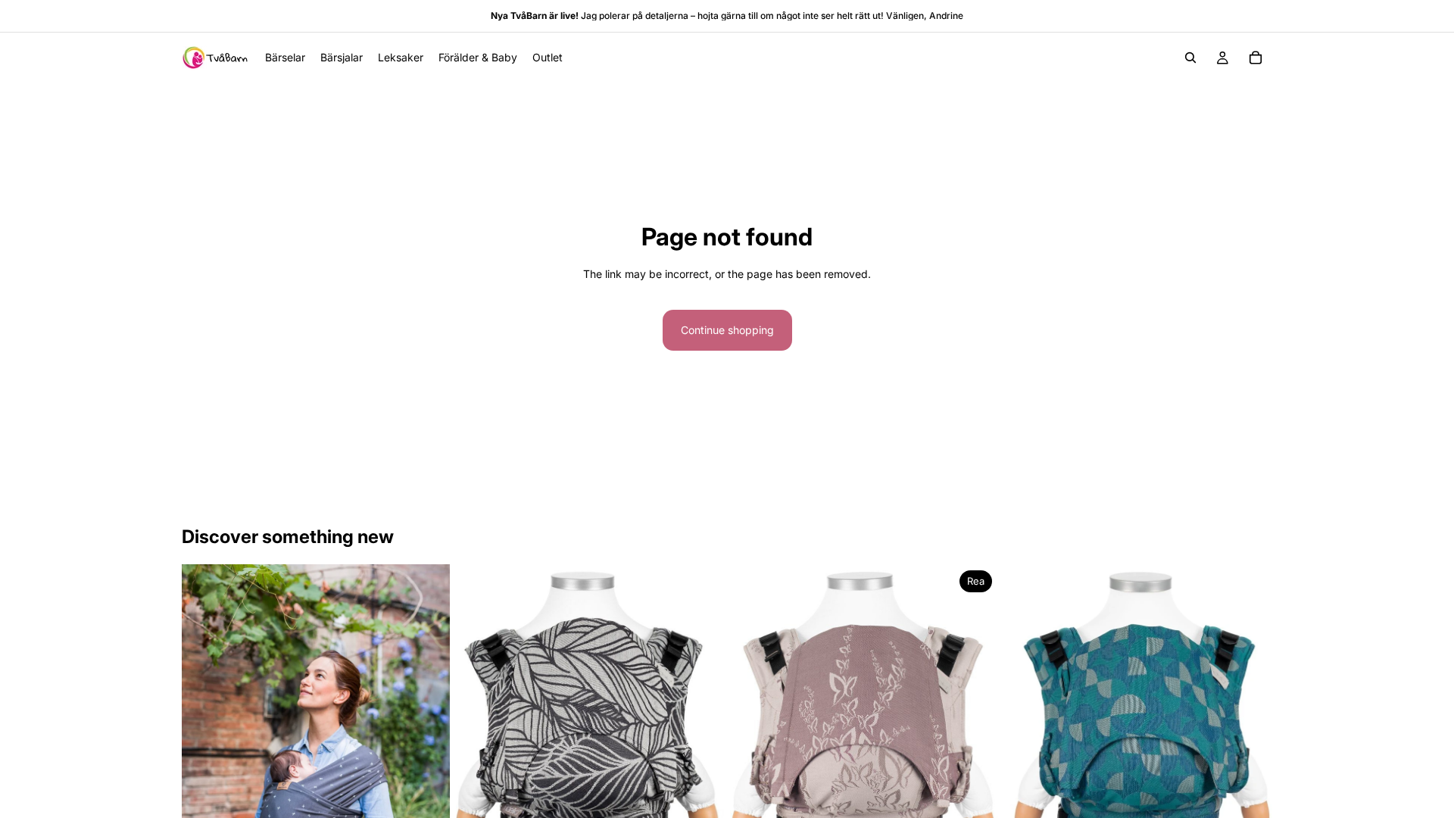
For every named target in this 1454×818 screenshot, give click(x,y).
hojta (708, 15)
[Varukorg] (1255, 57)
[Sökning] (1190, 57)
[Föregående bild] (478, 746)
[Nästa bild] (701, 746)
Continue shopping (727, 329)
